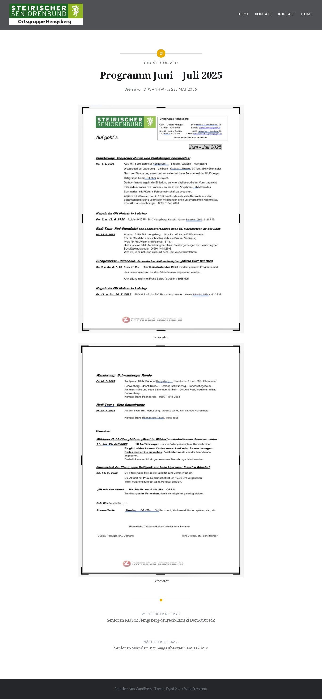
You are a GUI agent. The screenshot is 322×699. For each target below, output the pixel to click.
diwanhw (154, 89)
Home (243, 14)
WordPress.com (195, 689)
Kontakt (263, 14)
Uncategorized (161, 63)
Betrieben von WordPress (133, 689)
